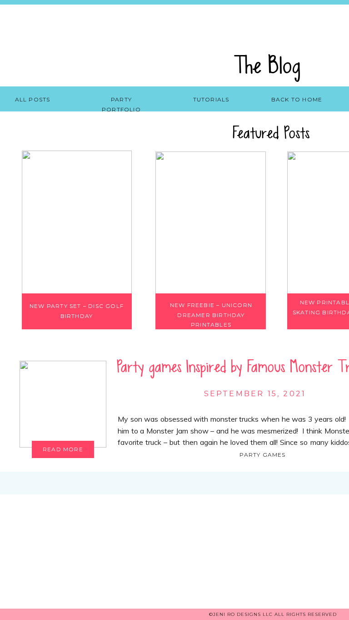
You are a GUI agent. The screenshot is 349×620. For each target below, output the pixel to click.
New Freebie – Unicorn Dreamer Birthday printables (211, 315)
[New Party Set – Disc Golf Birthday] (77, 222)
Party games (262, 454)
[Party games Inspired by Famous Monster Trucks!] (63, 404)
